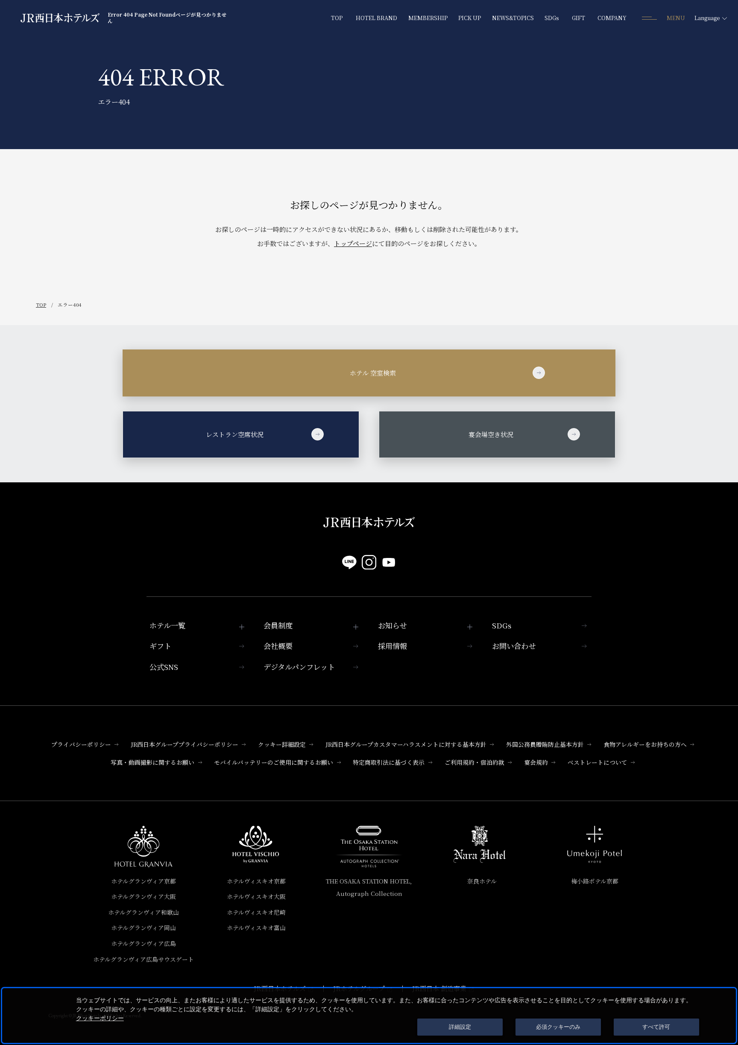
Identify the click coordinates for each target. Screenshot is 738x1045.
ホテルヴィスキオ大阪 (256, 896)
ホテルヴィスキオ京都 (256, 881)
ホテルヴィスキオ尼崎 (256, 912)
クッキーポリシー (100, 1018)
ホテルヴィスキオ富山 (256, 927)
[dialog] (369, 1015)
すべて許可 (656, 1027)
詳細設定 (460, 1027)
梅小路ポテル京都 (594, 881)
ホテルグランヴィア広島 (143, 943)
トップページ (353, 243)
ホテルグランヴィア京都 (143, 881)
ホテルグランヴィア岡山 (143, 927)
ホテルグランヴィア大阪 (143, 896)
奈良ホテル (482, 881)
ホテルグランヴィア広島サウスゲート (143, 959)
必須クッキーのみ (558, 1027)
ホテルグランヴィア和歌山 (143, 912)
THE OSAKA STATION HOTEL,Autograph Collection (369, 887)
